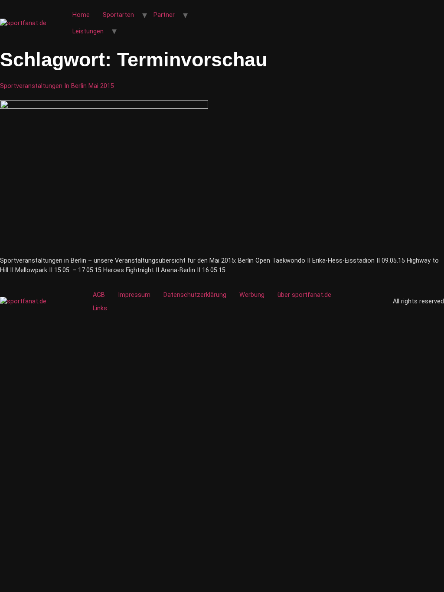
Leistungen (88, 31)
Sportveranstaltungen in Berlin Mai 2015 (57, 86)
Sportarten (118, 15)
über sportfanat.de (304, 295)
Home (81, 15)
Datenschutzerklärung (194, 295)
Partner (164, 15)
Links (100, 308)
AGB (99, 295)
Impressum (134, 295)
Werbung (251, 295)
